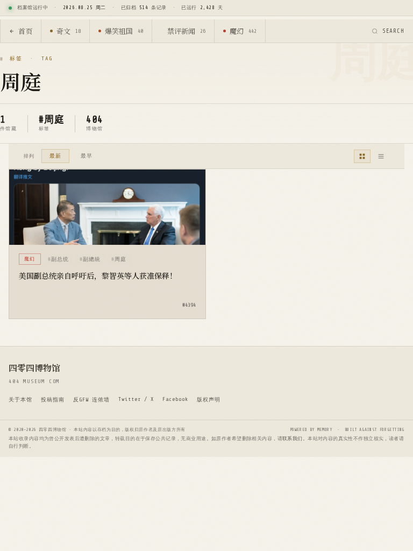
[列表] (381, 156)
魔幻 (243, 31)
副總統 (92, 259)
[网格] (362, 156)
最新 (55, 156)
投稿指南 (53, 399)
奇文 (68, 31)
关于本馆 (20, 399)
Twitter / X (136, 399)
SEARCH (393, 30)
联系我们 (292, 438)
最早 (86, 156)
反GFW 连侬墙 (91, 399)
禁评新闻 (186, 31)
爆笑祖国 (124, 31)
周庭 (120, 259)
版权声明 (208, 399)
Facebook (175, 399)
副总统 (60, 259)
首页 (25, 31)
